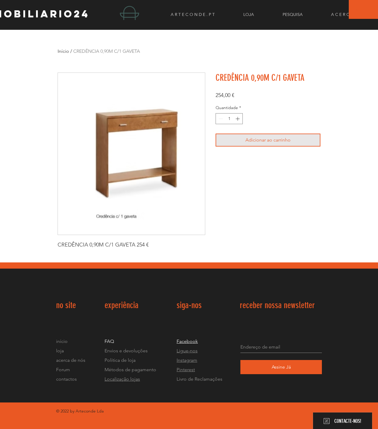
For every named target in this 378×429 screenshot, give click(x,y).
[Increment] (238, 119)
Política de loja (121, 360)
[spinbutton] (229, 119)
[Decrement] (220, 119)
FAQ (109, 341)
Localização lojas (122, 379)
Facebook (187, 341)
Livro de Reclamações (199, 379)
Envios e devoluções (126, 351)
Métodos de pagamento (130, 369)
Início (63, 51)
